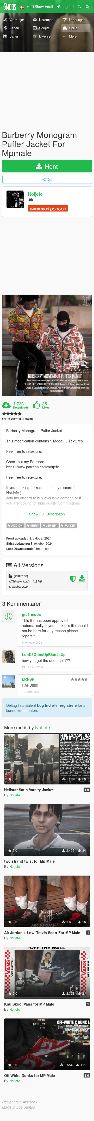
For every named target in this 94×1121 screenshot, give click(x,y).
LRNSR (28, 679)
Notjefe (35, 193)
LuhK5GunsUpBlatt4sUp (44, 654)
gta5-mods (31, 614)
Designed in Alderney (19, 1101)
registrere (68, 705)
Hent (50, 166)
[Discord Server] (31, 199)
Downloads (21, 407)
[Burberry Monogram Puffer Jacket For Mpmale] (47, 345)
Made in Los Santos (18, 1107)
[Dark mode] (79, 6)
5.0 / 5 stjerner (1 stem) (17, 418)
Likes (45, 407)
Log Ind (44, 705)
